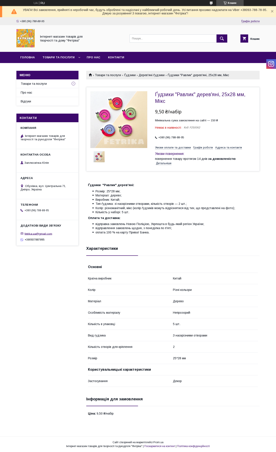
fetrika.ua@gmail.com (38, 233)
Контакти (116, 57)
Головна (27, 57)
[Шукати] (221, 38)
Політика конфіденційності (193, 446)
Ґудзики (130, 75)
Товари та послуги (58, 57)
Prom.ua (158, 442)
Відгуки (26, 101)
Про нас (93, 57)
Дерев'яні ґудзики (152, 75)
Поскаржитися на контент (159, 446)
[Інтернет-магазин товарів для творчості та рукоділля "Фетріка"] (25, 46)
